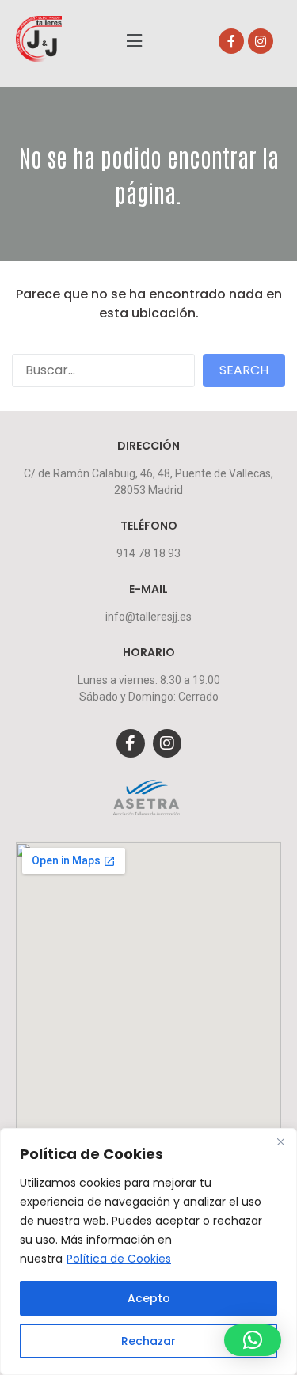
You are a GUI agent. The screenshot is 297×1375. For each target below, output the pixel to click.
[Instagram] (260, 41)
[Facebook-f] (231, 41)
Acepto (149, 1298)
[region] (148, 1251)
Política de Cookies (119, 1259)
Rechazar (148, 1341)
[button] (134, 40)
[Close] (280, 1141)
